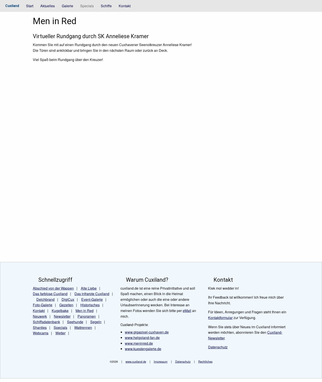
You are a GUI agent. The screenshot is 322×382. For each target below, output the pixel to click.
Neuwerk (40, 316)
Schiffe (106, 5)
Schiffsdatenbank (46, 321)
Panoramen (87, 316)
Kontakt (125, 5)
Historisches (90, 304)
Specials (87, 5)
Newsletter (62, 316)
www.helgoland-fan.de (142, 337)
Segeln (95, 321)
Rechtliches (205, 361)
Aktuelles (47, 5)
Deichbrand (45, 299)
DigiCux (68, 299)
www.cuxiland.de (136, 361)
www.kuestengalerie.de (143, 348)
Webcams (40, 332)
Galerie (67, 5)
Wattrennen (83, 327)
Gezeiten (66, 304)
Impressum (161, 361)
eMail (187, 310)
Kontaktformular (220, 317)
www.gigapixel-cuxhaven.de (147, 332)
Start (29, 5)
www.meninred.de (139, 343)
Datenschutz (183, 361)
